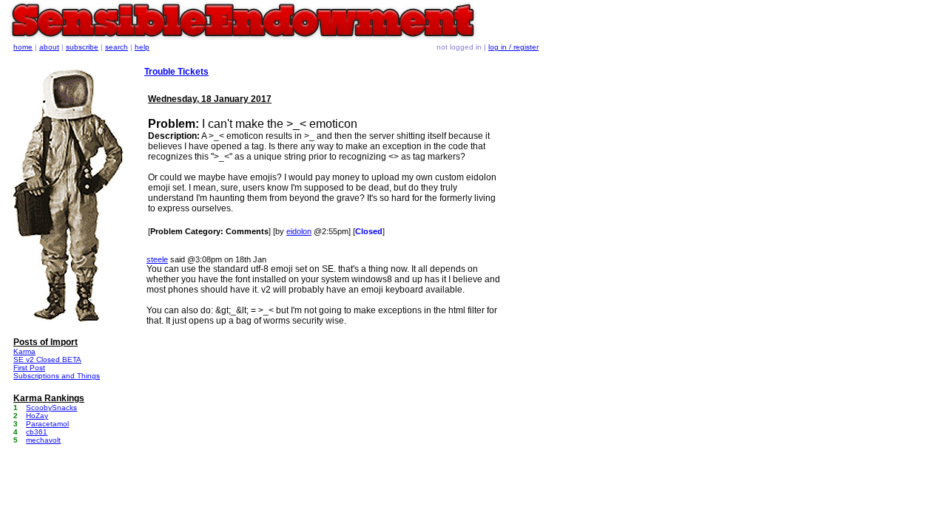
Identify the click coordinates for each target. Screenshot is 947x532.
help (142, 47)
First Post (29, 368)
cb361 (36, 432)
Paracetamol (47, 424)
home (23, 47)
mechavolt (43, 440)
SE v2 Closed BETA (47, 359)
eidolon (298, 231)
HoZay (37, 416)
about (49, 47)
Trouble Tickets (176, 71)
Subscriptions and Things (56, 376)
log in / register (513, 47)
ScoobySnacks (51, 407)
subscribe (82, 47)
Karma (24, 351)
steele (157, 259)
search (116, 47)
